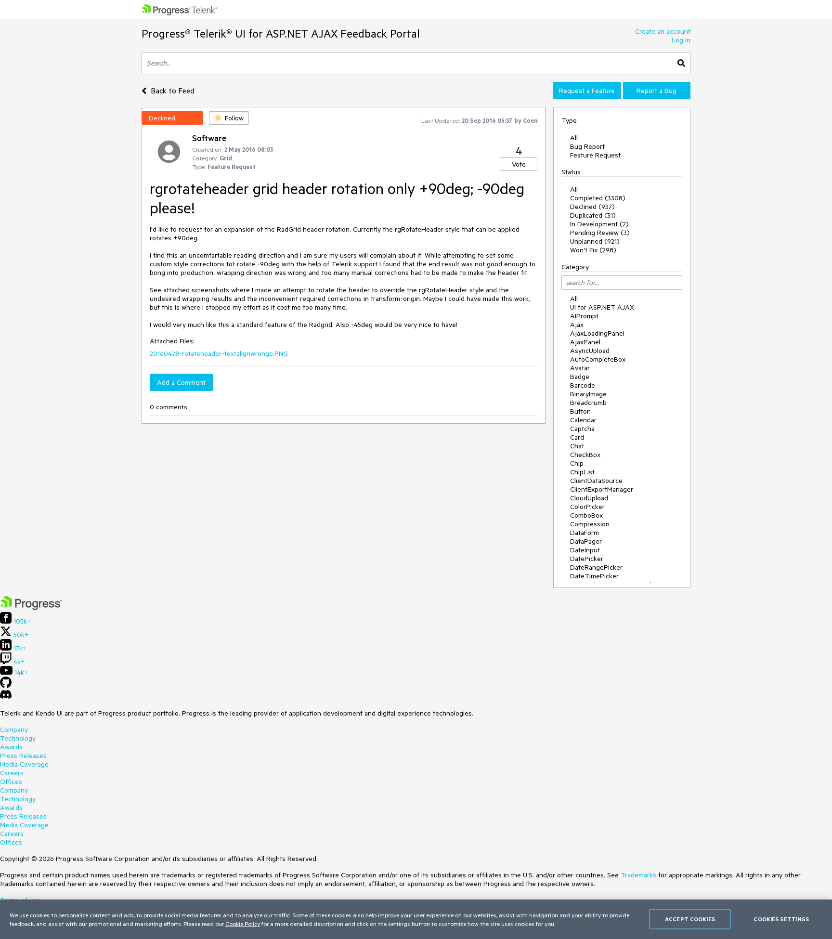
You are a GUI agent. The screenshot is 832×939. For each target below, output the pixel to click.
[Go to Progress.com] (31, 607)
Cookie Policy (242, 923)
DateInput (585, 550)
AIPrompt (584, 316)
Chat (577, 446)
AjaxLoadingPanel (597, 333)
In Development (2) (599, 224)
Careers (12, 773)
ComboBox (586, 515)
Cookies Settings (781, 919)
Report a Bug (656, 90)
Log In (681, 40)
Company (14, 729)
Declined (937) (592, 206)
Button (580, 411)
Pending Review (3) (600, 232)
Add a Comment (181, 382)
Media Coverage (24, 764)
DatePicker (586, 558)
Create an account (662, 31)
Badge (579, 376)
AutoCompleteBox (597, 359)
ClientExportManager (601, 489)
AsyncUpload (590, 350)
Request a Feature (587, 90)
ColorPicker (587, 506)
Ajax (577, 324)
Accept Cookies (690, 919)
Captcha (582, 428)
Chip (577, 463)
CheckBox (585, 454)
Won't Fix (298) (593, 250)
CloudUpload (589, 498)
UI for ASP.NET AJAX (602, 307)
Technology (18, 738)
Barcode (582, 385)
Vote (519, 164)
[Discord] (6, 696)
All (574, 137)
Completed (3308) (597, 198)
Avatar (580, 368)
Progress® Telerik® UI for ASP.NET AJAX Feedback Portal (281, 33)
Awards (11, 747)
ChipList (582, 472)
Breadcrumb (588, 402)
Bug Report (587, 146)
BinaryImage (588, 394)
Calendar (583, 420)
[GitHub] (6, 685)
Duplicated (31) (593, 215)
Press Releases (23, 755)
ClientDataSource (596, 480)
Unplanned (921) (595, 241)
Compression (590, 524)
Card (577, 437)
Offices (11, 781)
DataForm (584, 532)
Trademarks (638, 875)
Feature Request (595, 155)
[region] (416, 919)
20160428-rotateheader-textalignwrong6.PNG (219, 353)
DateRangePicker (596, 567)
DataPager (586, 541)
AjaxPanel (585, 342)
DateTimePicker (594, 576)
